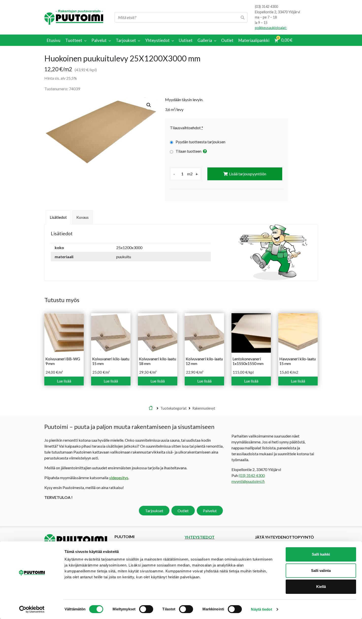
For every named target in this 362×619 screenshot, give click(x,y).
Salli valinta (321, 570)
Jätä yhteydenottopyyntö (284, 537)
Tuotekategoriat (173, 408)
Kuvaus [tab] (82, 217)
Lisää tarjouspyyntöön (247, 173)
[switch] (146, 609)
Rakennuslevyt (203, 408)
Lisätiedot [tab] (58, 217)
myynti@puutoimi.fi (248, 481)
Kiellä (321, 586)
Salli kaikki (321, 554)
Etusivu (151, 408)
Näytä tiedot (261, 609)
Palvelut (210, 510)
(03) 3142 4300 (266, 6)
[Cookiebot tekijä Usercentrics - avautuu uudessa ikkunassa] (31, 609)
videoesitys (118, 477)
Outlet (183, 510)
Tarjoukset (154, 510)
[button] (148, 105)
